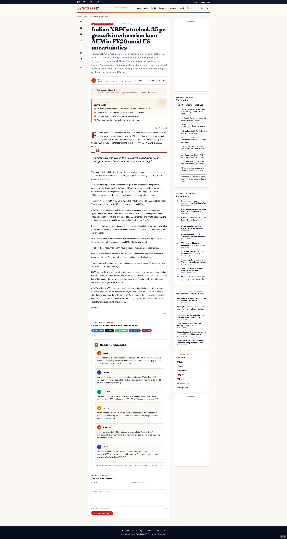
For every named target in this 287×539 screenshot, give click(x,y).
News (86, 17)
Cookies (149, 530)
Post (110, 330)
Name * (94, 482)
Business (162, 8)
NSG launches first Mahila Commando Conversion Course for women (193, 139)
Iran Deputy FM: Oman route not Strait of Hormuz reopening (193, 119)
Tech (189, 8)
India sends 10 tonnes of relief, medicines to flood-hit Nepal (193, 162)
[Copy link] (81, 59)
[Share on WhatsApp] (81, 52)
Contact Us (160, 530)
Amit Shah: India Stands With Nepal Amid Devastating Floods (193, 156)
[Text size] (81, 67)
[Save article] (81, 21)
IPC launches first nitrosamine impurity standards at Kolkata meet (192, 170)
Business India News (99, 17)
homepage (120, 93)
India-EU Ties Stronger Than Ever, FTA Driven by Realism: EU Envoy (193, 148)
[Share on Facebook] (81, 40)
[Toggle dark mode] (207, 8)
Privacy (139, 530)
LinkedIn (136, 330)
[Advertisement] (191, 56)
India (146, 8)
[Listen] (81, 34)
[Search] (202, 8)
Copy (148, 330)
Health (181, 8)
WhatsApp (122, 330)
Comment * (101, 491)
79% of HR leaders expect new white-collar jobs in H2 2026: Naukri (193, 111)
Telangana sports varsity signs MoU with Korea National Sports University (193, 179)
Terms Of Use (127, 530)
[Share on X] (81, 46)
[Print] (81, 27)
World (153, 8)
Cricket (172, 8)
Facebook (98, 330)
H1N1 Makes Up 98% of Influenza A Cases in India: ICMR (194, 132)
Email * (137, 482)
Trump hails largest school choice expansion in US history (193, 125)
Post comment (103, 513)
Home (138, 8)
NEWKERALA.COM (141, 534)
